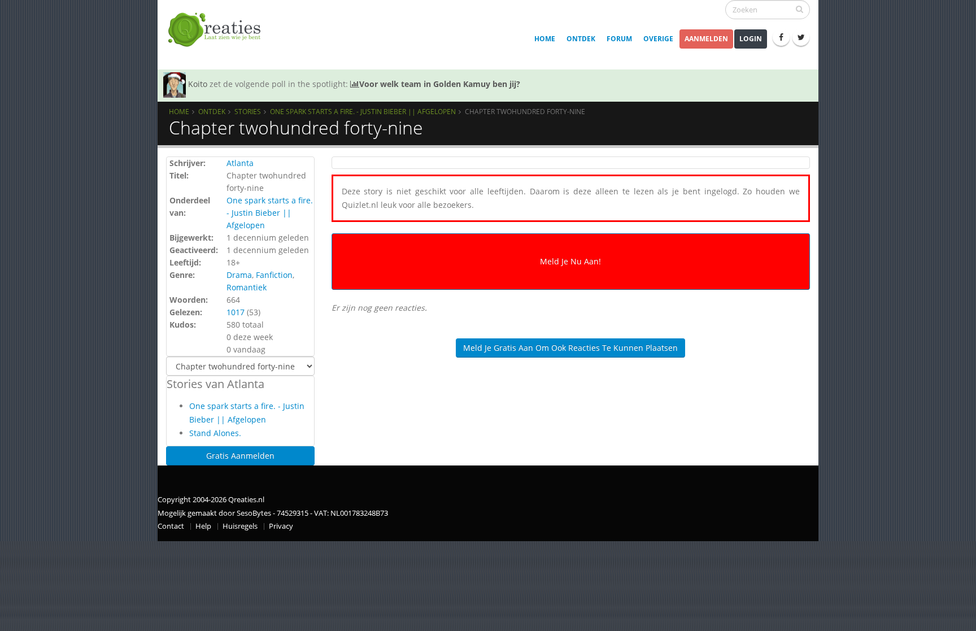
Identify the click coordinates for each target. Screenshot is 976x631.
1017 (235, 312)
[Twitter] (800, 37)
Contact (171, 526)
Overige (658, 38)
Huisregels (240, 526)
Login (750, 38)
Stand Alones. (215, 433)
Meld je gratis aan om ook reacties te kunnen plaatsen (570, 347)
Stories (247, 111)
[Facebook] (781, 37)
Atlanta (240, 163)
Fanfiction (274, 274)
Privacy (281, 526)
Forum (619, 38)
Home (544, 38)
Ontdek (581, 38)
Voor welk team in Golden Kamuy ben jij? (439, 84)
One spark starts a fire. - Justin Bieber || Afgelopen (363, 111)
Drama (239, 274)
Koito (197, 84)
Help (203, 526)
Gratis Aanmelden (240, 455)
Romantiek (246, 287)
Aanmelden (706, 38)
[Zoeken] (799, 9)
